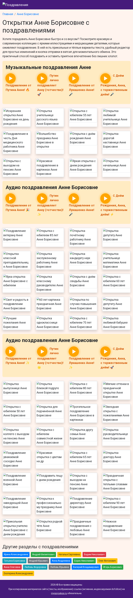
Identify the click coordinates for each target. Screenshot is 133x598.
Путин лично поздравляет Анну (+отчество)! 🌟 (50, 358)
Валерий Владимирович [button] (86, 567)
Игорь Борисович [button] (112, 567)
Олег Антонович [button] (107, 560)
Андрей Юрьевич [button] (38, 560)
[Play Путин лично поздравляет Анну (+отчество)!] (42, 78)
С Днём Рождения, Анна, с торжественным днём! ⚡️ (114, 205)
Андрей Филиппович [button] (43, 554)
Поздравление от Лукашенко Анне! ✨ (82, 363)
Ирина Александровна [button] (16, 554)
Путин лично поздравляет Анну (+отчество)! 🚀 (50, 85)
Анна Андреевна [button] (61, 560)
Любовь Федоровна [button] (35, 567)
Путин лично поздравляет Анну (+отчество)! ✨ (50, 205)
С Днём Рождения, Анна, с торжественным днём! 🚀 (114, 358)
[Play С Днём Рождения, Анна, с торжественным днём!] (105, 78)
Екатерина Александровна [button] (18, 573)
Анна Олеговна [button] (12, 567)
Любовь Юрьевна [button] (59, 567)
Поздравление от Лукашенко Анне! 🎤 (82, 90)
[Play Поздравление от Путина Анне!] (10, 78)
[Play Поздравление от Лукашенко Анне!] (74, 78)
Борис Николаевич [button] (84, 560)
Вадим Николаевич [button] (94, 554)
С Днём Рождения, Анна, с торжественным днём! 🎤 (114, 85)
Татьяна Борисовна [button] (14, 560)
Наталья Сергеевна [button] (69, 554)
